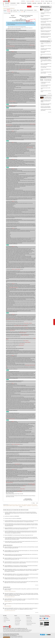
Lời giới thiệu (5, 617)
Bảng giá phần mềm (29, 617)
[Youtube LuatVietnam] (43, 618)
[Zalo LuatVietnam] (41, 618)
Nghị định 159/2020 (15, 505)
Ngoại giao (6, 601)
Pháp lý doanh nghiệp (18, 620)
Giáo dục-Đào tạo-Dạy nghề (8, 610)
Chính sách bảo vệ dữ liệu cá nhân (31, 623)
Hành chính (13, 610)
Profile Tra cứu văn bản (7, 620)
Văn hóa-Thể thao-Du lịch (12, 591)
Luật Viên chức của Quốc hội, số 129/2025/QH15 (12, 516)
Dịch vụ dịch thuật (17, 621)
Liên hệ (5, 621)
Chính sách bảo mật (29, 621)
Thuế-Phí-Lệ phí (12, 596)
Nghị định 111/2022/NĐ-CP (23, 505)
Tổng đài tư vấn (17, 624)
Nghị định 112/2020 (31, 504)
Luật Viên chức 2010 (20, 504)
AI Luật (45, 3)
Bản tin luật (34, 3)
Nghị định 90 (26, 504)
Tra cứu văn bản (13, 3)
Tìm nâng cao (37, 6)
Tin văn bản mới (23, 3)
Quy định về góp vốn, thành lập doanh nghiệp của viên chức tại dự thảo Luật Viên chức (46, 28)
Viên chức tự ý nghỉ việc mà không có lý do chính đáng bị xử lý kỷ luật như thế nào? (46, 60)
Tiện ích (48, 3)
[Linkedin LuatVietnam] (47, 618)
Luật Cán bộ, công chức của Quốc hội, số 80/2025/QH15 (13, 518)
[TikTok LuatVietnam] (44, 618)
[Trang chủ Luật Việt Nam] (6, 1)
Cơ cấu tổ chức (7, 591)
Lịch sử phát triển (6, 618)
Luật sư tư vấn (40, 3)
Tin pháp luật (29, 3)
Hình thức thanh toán (29, 618)
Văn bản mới (7, 3)
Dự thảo (18, 3)
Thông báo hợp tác (29, 624)
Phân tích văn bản (17, 618)
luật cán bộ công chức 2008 (13, 504)
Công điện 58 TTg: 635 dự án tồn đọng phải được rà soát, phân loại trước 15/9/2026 (46, 101)
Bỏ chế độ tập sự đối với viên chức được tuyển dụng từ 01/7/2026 (47, 10)
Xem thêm (36, 612)
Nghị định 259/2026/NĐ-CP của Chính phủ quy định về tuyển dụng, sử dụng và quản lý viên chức (19, 535)
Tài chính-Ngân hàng (7, 596)
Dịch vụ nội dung (17, 623)
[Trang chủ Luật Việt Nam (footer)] (7, 627)
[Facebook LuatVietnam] (40, 618)
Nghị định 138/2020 (9, 505)
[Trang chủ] (3, 3)
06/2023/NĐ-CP (29, 505)
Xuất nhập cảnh (10, 601)
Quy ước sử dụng (29, 620)
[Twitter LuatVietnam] (46, 618)
